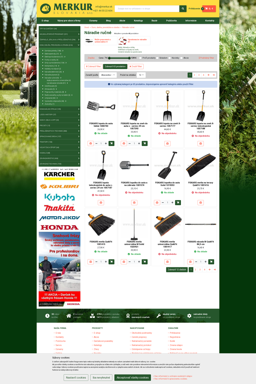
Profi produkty (149, 58)
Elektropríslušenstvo (54, 57)
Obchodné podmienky (142, 333)
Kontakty (60, 337)
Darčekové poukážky (103, 341)
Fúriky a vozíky (51, 60)
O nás (58, 333)
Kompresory (51, 66)
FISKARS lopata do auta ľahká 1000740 (101, 124)
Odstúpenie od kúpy (141, 349)
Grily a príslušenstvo (54, 63)
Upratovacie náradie (56, 83)
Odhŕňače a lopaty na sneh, (128, 50)
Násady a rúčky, (129, 47)
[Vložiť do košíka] (111, 143)
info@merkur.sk (103, 6)
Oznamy (59, 349)
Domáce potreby (53, 51)
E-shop (97, 333)
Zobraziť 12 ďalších (177, 269)
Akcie (186, 58)
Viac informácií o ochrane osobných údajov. (173, 376)
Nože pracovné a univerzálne (59, 80)
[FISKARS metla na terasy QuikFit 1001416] (201, 165)
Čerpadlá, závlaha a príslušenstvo (57, 40)
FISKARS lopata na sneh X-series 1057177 (167, 124)
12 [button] (140, 75)
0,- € (207, 8)
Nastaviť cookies (76, 377)
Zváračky (49, 104)
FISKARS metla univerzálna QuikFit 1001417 (167, 244)
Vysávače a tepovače (54, 101)
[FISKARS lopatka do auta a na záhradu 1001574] (134, 165)
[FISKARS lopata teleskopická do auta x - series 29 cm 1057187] (101, 165)
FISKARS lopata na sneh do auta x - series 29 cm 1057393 (134, 126)
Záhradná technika (50, 164)
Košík (172, 341)
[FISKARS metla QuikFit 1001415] (101, 224)
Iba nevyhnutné (101, 377)
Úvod (86, 27)
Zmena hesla (176, 349)
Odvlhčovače (51, 86)
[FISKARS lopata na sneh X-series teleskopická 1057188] (201, 106)
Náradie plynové (52, 75)
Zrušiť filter (136, 66)
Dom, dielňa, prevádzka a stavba (105, 27)
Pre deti (45, 125)
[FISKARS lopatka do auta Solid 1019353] (167, 165)
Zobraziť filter (94, 66)
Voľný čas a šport (49, 147)
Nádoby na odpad (53, 69)
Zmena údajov (176, 345)
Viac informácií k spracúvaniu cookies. (170, 379)
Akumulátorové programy (54, 34)
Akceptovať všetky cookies (133, 377)
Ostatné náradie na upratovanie (130, 52)
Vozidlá (45, 153)
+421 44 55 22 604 (102, 10)
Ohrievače (50, 89)
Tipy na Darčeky (48, 29)
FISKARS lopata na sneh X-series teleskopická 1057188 (201, 126)
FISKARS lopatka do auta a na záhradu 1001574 (134, 183)
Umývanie (50, 98)
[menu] (194, 8)
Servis (59, 345)
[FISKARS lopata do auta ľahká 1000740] (101, 106)
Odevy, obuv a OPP (49, 120)
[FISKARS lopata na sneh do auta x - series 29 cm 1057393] (134, 106)
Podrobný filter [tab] (207, 58)
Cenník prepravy (139, 337)
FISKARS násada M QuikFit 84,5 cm (201, 242)
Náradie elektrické (53, 72)
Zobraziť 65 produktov (115, 66)
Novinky (175, 58)
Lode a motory (48, 115)
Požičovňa (60, 341)
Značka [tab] (91, 58)
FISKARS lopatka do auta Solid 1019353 (167, 183)
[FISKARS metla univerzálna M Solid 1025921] (134, 224)
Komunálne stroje (50, 109)
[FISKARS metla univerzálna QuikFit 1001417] (167, 224)
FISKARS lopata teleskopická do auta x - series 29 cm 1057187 (101, 185)
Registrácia (175, 337)
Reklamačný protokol (141, 345)
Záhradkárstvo (49, 158)
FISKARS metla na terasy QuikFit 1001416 (200, 183)
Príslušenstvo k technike (53, 131)
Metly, (120, 47)
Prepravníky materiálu (54, 92)
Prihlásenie (175, 333)
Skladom (163, 58)
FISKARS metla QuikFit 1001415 (101, 242)
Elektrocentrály (52, 54)
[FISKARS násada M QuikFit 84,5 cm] (201, 224)
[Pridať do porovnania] (91, 143)
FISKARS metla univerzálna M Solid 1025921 (134, 244)
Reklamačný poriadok (142, 341)
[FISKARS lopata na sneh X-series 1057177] (167, 106)
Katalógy (98, 345)
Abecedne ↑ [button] (107, 75)
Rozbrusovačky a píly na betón (57, 95)
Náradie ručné (128, 27)
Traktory (46, 142)
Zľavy (96, 349)
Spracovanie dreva (50, 136)
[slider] (109, 58)
